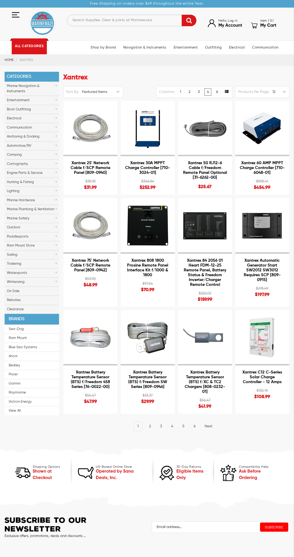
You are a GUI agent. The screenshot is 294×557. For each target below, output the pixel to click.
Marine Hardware (21, 200)
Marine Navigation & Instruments (23, 88)
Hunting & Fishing (20, 182)
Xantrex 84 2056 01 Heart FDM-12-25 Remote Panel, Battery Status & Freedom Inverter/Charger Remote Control (205, 272)
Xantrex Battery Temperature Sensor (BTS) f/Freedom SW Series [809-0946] (147, 379)
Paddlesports (17, 236)
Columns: (167, 92)
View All (15, 410)
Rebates (14, 300)
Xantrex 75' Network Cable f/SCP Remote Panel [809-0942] (90, 265)
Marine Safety (18, 218)
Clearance (15, 309)
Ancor (13, 356)
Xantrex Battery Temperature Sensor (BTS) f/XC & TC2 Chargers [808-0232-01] (205, 382)
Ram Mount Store (21, 245)
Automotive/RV (19, 145)
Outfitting (213, 47)
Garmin (14, 383)
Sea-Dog (16, 329)
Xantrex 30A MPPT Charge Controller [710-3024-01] (147, 168)
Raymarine (17, 392)
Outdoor (13, 227)
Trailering (14, 263)
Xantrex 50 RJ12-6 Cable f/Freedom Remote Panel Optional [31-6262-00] (205, 170)
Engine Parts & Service (24, 173)
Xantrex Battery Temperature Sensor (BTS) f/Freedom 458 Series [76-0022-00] (90, 379)
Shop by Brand (103, 47)
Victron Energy (20, 401)
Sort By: (72, 92)
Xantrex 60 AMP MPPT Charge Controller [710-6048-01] (262, 168)
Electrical (237, 47)
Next (209, 426)
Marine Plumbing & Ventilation (30, 209)
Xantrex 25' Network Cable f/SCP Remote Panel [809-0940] (90, 168)
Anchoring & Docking (23, 136)
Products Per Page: (253, 92)
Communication (265, 47)
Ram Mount (18, 338)
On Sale (13, 291)
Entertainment (186, 47)
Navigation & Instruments (144, 47)
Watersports (17, 273)
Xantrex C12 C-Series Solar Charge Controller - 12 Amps (262, 377)
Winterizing (16, 282)
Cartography (17, 164)
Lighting (13, 191)
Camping (14, 154)
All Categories (29, 46)
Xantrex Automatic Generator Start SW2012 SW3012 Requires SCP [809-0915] (262, 270)
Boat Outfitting (19, 109)
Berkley (14, 365)
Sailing (12, 254)
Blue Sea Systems (23, 347)
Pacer (13, 374)
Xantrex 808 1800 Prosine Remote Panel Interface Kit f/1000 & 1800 (147, 267)
